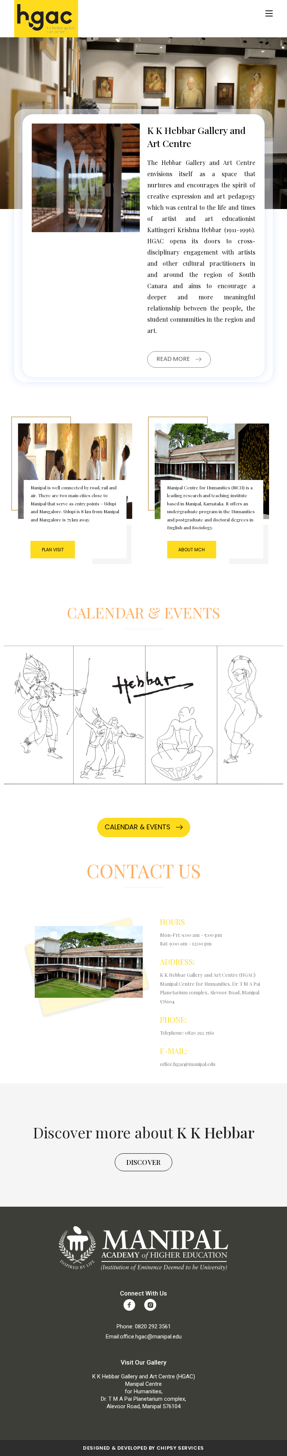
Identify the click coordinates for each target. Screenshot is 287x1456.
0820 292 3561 (153, 1326)
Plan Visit (53, 549)
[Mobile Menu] (269, 14)
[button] (179, 359)
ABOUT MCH (191, 549)
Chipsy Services (180, 1448)
